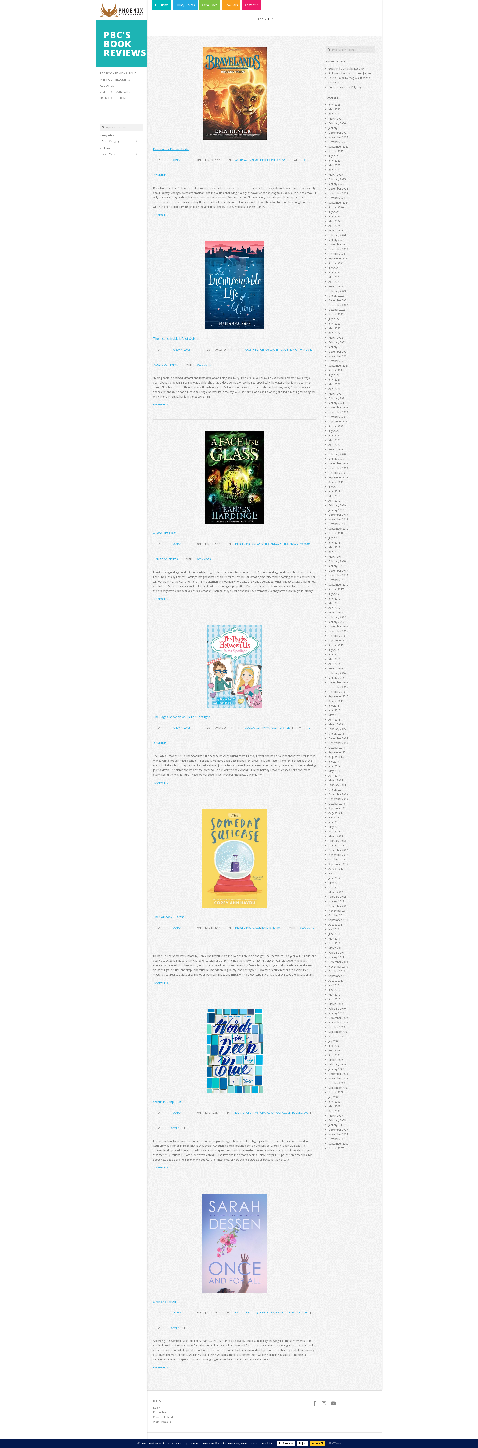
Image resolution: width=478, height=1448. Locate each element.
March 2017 (335, 612)
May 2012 (334, 882)
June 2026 (334, 104)
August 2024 (336, 207)
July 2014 (333, 761)
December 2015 (338, 682)
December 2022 (338, 300)
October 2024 (336, 198)
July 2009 (333, 1041)
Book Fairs (231, 5)
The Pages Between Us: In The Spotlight (181, 717)
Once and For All (164, 1302)
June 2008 (334, 1101)
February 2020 (337, 454)
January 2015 (336, 733)
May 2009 (334, 1050)
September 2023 (338, 258)
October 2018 (336, 524)
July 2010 (333, 985)
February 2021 (337, 398)
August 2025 (336, 151)
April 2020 (334, 445)
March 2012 (335, 892)
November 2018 (338, 519)
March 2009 (335, 1059)
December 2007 (338, 1129)
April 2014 (334, 775)
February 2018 (337, 561)
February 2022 (337, 342)
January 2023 (336, 295)
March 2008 (335, 1115)
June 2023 (334, 272)
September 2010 (338, 976)
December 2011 (338, 906)
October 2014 (336, 747)
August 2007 (336, 1148)
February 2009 (337, 1064)
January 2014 (336, 789)
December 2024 (338, 188)
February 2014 (337, 785)
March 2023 (335, 286)
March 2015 (335, 724)
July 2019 (333, 486)
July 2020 (333, 431)
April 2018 (334, 552)
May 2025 (334, 165)
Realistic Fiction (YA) (257, 349)
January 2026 (336, 128)
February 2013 (337, 841)
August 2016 (336, 645)
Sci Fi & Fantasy (270, 543)
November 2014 (338, 743)
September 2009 (338, 1032)
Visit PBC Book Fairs (115, 92)
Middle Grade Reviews (272, 160)
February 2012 (337, 896)
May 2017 (334, 603)
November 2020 (338, 412)
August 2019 (336, 482)
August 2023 (336, 263)
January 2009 (336, 1069)
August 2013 (336, 813)
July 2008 (333, 1097)
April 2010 (334, 999)
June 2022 (334, 323)
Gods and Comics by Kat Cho (346, 68)
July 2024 (333, 212)
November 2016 (338, 631)
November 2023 (338, 249)
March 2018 (335, 556)
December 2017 (338, 570)
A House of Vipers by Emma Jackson (350, 73)
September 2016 (338, 640)
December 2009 (338, 1018)
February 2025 (337, 179)
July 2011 (333, 929)
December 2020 (338, 407)
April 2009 (334, 1055)
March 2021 (335, 393)
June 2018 (334, 542)
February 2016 (337, 673)
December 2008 (338, 1073)
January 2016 (336, 677)
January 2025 (336, 184)
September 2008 (338, 1087)
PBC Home (161, 5)
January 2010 (336, 1013)
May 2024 (334, 221)
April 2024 (334, 226)
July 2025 (333, 156)
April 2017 (334, 608)
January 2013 (336, 845)
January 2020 (336, 458)
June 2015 (334, 710)
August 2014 (336, 757)
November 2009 (338, 1022)
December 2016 (338, 626)
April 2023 (334, 281)
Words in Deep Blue (167, 1102)
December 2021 (338, 351)
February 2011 (337, 952)
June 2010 (334, 990)
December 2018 (338, 514)
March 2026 (335, 118)
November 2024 (338, 193)
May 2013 (334, 827)
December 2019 (338, 463)
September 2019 (338, 477)
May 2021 (334, 384)
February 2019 (337, 505)
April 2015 (334, 719)
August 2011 (336, 924)
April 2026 (334, 114)
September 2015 (338, 696)
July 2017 (333, 594)
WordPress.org (162, 1421)
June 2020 (334, 435)
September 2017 (338, 584)
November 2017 (338, 575)
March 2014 (335, 780)
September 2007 (338, 1143)
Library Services (185, 5)
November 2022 (338, 305)
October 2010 (336, 971)
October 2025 (336, 142)
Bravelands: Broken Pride (171, 149)
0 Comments (203, 364)
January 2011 (336, 957)
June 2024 (334, 216)
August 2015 (336, 701)
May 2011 (334, 938)
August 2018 (336, 533)
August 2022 (336, 314)
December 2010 (338, 962)
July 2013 (333, 817)
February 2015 (337, 729)
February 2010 (337, 1008)
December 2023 (338, 244)
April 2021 (334, 389)
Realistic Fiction (280, 727)
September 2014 (338, 752)
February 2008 (337, 1120)
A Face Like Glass (165, 533)
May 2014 (334, 771)
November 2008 (338, 1078)
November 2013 (338, 799)
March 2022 (335, 337)
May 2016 (334, 659)
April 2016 (334, 663)
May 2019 (334, 496)
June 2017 (334, 598)
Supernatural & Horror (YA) (286, 349)
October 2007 (336, 1139)
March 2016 (335, 668)
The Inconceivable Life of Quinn (175, 339)
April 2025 (334, 170)
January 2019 (336, 510)
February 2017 (337, 617)
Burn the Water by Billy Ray (344, 87)
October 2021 (336, 361)
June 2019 (334, 491)
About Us (107, 85)
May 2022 (334, 328)
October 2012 (336, 859)
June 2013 (334, 822)
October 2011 (336, 915)
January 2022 (336, 347)
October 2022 (336, 309)
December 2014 (338, 738)
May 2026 (334, 109)
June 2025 (334, 160)
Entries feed (160, 1412)
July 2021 (333, 375)
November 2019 (338, 468)
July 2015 (333, 705)
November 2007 (338, 1134)
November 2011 (338, 910)
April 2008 (334, 1111)
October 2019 (336, 472)
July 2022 (333, 319)
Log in (157, 1407)
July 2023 (333, 267)
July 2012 (333, 873)
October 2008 (336, 1083)
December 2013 (338, 794)
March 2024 (335, 230)
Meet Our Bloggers (115, 79)
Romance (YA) (266, 1112)
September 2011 (338, 920)
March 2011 (335, 948)
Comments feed (163, 1417)
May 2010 (334, 994)
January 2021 (336, 403)
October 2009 (336, 1027)
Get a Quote (209, 5)
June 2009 (334, 1046)
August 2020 (336, 426)
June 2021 (334, 379)
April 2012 (334, 887)
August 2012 (336, 868)
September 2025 (338, 146)
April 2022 (334, 333)
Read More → (160, 215)
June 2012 (334, 878)
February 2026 (337, 123)
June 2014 (334, 766)
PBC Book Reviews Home (118, 73)
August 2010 (336, 980)
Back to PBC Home (113, 98)
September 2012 (338, 864)
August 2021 (336, 370)
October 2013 (336, 803)
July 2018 (333, 538)
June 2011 (334, 934)
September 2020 (338, 421)
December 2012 (338, 850)
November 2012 (338, 855)
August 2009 (336, 1036)
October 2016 (336, 636)
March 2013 (335, 836)
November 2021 (338, 356)
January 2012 (336, 901)
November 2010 (338, 966)
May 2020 (334, 440)
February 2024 (337, 235)
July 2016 (333, 650)
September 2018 (338, 528)
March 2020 (335, 449)
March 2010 (335, 1004)
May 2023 (334, 277)
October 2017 (336, 580)
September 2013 (338, 808)
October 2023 (336, 253)
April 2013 (334, 831)
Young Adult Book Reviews (292, 1112)
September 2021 (338, 365)
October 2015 (336, 691)
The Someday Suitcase (168, 917)
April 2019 (334, 500)
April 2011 (334, 943)
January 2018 (336, 566)
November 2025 (338, 137)
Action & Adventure (247, 160)
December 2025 (338, 132)
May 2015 (334, 715)
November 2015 (338, 687)
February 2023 (337, 291)
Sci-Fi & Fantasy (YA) (291, 543)
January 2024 (336, 240)
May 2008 (334, 1106)
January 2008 (336, 1125)
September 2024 (338, 202)
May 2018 (334, 547)
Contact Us (252, 5)
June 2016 (334, 654)
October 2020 (336, 417)
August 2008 (336, 1092)
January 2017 (336, 622)
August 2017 (336, 589)
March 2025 (335, 174)
